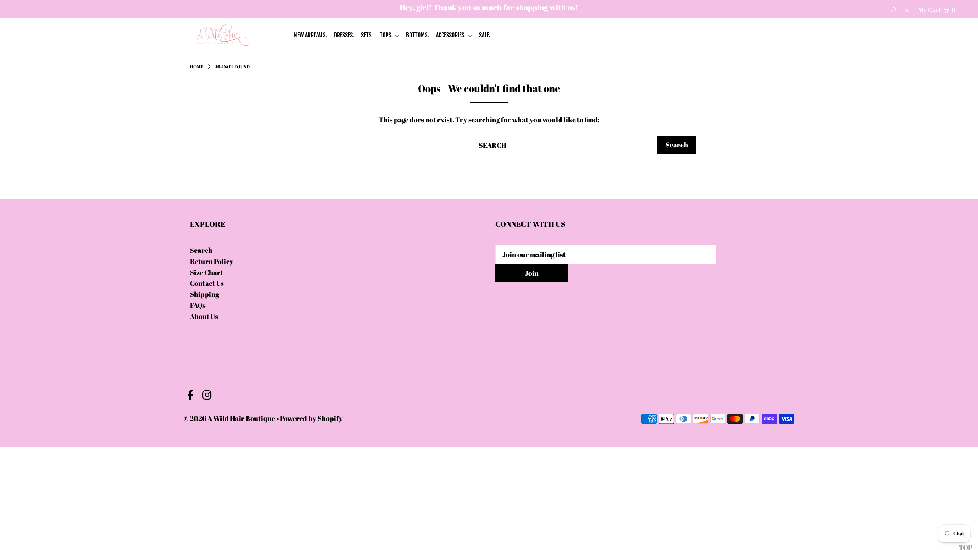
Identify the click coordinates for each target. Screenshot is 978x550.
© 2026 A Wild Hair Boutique (229, 418)
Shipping (204, 294)
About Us (204, 316)
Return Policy (211, 261)
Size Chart (206, 272)
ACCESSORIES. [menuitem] (451, 35)
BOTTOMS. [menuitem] (417, 35)
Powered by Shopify (311, 418)
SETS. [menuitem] (367, 35)
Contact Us (207, 283)
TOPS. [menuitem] (386, 35)
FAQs (198, 305)
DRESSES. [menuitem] (344, 35)
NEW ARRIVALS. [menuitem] (310, 35)
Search (201, 250)
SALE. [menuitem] (485, 35)
